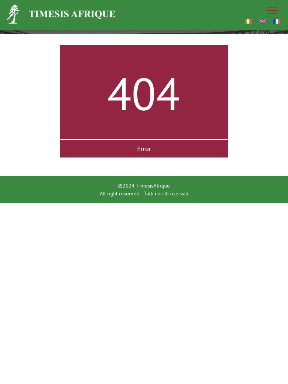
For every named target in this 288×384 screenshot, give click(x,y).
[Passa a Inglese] (262, 20)
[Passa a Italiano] (248, 20)
